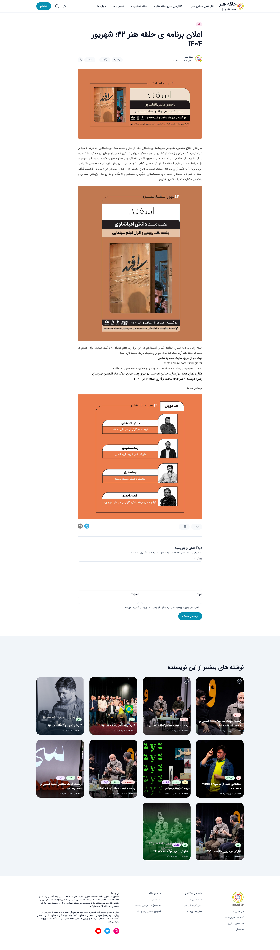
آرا (238, 777)
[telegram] (86, 526)
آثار (185, 782)
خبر (199, 24)
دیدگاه (197, 559)
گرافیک (166, 782)
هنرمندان (240, 929)
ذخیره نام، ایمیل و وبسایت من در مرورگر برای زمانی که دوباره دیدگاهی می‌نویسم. (161, 607)
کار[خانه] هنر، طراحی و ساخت (147, 905)
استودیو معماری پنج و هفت (148, 911)
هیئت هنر (156, 900)
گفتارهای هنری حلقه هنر (169, 6)
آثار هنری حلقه (237, 912)
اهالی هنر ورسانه (194, 911)
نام (199, 594)
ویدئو (237, 714)
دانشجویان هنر (195, 900)
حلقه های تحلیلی (236, 923)
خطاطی (176, 782)
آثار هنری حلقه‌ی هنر (203, 6)
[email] (80, 526)
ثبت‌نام (43, 6)
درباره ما (101, 6)
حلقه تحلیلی (140, 6)
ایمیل (135, 594)
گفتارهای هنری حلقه (234, 917)
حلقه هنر (228, 4)
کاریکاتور (229, 777)
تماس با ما (118, 6)
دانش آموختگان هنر (193, 905)
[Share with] (80, 59)
